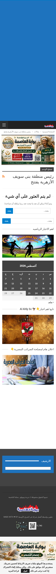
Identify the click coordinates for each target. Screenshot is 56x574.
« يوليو (51, 302)
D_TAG (39, 526)
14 (5, 283)
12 (21, 283)
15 (50, 288)
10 (36, 283)
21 (5, 288)
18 (29, 288)
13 (12, 283)
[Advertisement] (28, 31)
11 (29, 283)
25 (29, 293)
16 (43, 288)
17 (36, 288)
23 (43, 293)
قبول (25, 570)
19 (21, 288)
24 (36, 293)
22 (50, 293)
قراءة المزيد (13, 571)
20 (12, 288)
